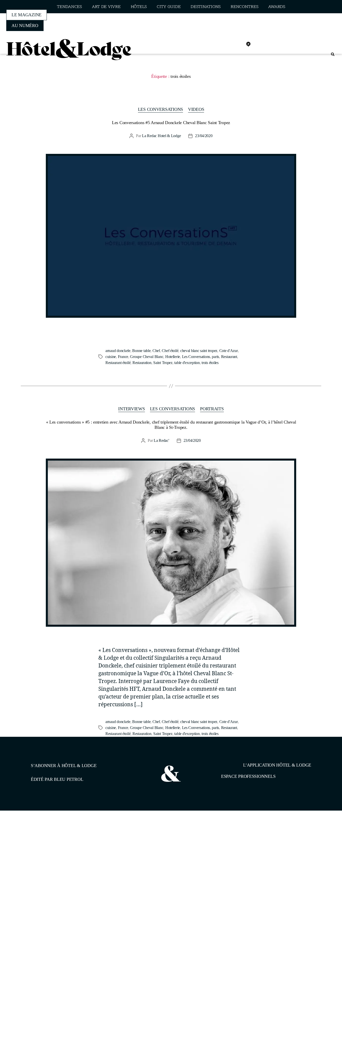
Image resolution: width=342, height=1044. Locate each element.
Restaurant (229, 357)
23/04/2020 (203, 136)
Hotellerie (172, 357)
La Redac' (161, 440)
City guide (169, 7)
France (123, 357)
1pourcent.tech (63, 836)
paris (215, 357)
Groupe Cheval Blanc (146, 357)
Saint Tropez (163, 363)
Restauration (141, 363)
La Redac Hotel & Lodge (161, 136)
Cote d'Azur (228, 351)
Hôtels (139, 7)
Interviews (131, 408)
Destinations (206, 7)
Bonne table (141, 351)
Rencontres (244, 7)
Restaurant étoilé (117, 363)
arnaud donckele (117, 351)
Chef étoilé (170, 351)
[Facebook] (215, 44)
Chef (156, 351)
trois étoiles (210, 363)
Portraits (212, 408)
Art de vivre (106, 7)
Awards (276, 7)
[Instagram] (226, 44)
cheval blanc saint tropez (198, 351)
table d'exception (187, 363)
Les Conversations (160, 109)
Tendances (69, 7)
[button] (332, 54)
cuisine (110, 357)
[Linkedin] (237, 44)
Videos (196, 109)
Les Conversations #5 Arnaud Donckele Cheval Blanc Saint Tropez (171, 122)
